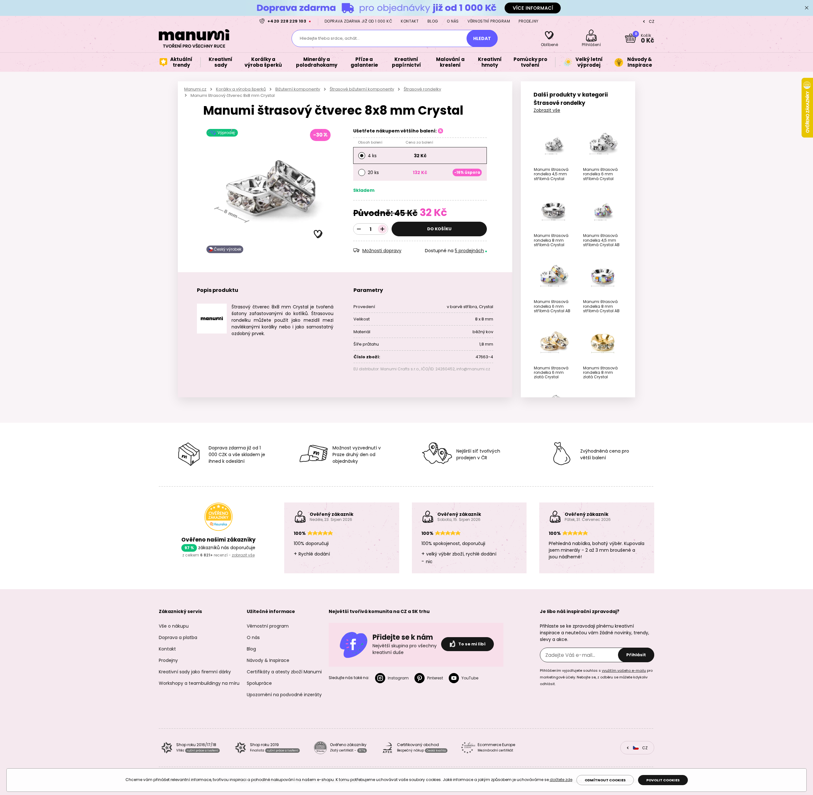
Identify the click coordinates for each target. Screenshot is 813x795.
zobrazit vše (243, 555)
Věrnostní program (488, 21)
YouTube (469, 678)
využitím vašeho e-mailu (624, 670)
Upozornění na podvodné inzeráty (284, 694)
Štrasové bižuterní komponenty (362, 89)
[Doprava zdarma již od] (406, 8)
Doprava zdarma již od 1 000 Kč (358, 21)
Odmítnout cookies (605, 780)
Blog (432, 21)
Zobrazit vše (547, 110)
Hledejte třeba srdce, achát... (329, 38)
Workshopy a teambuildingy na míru (199, 683)
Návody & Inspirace (268, 660)
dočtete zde (561, 779)
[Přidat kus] (382, 229)
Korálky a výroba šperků (241, 89)
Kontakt (410, 21)
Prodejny (528, 21)
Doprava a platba (178, 637)
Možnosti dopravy (381, 250)
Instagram (398, 678)
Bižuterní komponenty (297, 89)
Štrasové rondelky (422, 89)
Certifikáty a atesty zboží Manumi (284, 672)
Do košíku (439, 229)
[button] (318, 234)
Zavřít (806, 8)
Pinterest (435, 678)
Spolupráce (259, 683)
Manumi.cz (195, 89)
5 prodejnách (469, 250)
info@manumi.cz (473, 369)
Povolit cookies (663, 780)
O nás (453, 21)
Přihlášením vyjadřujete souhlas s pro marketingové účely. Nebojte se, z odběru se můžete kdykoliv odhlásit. (596, 677)
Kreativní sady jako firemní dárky (195, 672)
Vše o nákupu (174, 626)
